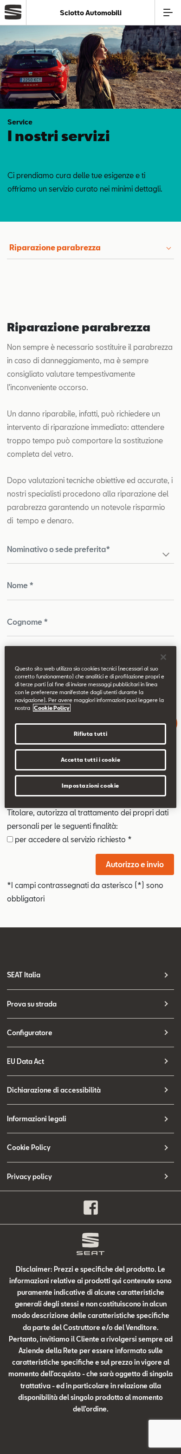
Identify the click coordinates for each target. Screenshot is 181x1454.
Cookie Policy (29, 1147)
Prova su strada (32, 1004)
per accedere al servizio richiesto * (72, 839)
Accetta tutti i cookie (91, 760)
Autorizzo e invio (135, 864)
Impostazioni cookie (90, 786)
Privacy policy (29, 1177)
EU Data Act (25, 1061)
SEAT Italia (23, 975)
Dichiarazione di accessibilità (54, 1090)
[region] (91, 727)
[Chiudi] (163, 657)
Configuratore (29, 1033)
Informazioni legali (36, 1119)
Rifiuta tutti (90, 734)
